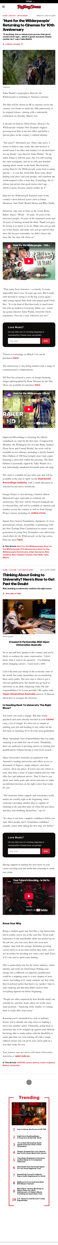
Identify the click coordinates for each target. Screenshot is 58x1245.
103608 (21, 1063)
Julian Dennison (36, 552)
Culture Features (25, 570)
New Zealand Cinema (22, 555)
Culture (12, 570)
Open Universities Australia (19, 694)
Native (6, 1065)
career (50, 719)
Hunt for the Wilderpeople (30, 546)
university (15, 1065)
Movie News (23, 15)
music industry (47, 1063)
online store (38, 513)
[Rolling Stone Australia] (29, 8)
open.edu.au (22, 1056)
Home (5, 15)
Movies (12, 15)
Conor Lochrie (13, 44)
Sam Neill (37, 555)
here (16, 358)
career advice (32, 1063)
